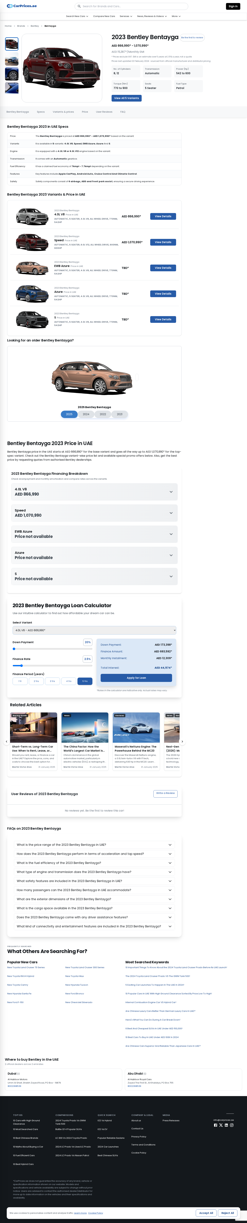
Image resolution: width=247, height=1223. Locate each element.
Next (21, 63)
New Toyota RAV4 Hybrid (20, 976)
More (175, 16)
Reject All (227, 1213)
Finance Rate (21, 659)
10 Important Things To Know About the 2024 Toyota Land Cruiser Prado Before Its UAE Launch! (176, 967)
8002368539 (14, 1086)
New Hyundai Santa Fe (19, 993)
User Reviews (104, 111)
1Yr (20, 681)
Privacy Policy (138, 1136)
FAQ (122, 111)
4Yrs (68, 681)
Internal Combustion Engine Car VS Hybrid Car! (151, 1002)
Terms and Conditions (143, 1144)
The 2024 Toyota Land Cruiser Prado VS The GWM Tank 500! (158, 976)
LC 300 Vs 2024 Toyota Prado (71, 1138)
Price (85, 111)
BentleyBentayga (18, 111)
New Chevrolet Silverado (78, 1002)
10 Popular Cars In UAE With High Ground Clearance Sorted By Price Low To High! (169, 993)
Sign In (233, 6)
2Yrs (36, 681)
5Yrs (85, 681)
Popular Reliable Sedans (111, 1138)
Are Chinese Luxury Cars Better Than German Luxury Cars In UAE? (160, 1011)
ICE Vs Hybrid (105, 1120)
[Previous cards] (6, 741)
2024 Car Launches (108, 1146)
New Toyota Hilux (74, 976)
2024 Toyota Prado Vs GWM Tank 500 (70, 1122)
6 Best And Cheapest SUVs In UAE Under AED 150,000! (154, 1028)
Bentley (35, 26)
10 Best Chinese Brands (25, 1138)
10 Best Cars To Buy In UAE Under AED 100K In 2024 (152, 1037)
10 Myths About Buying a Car (28, 1146)
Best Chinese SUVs (108, 1155)
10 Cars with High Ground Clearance (26, 1122)
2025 (69, 414)
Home (8, 26)
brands (21, 26)
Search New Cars (75, 16)
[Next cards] (182, 741)
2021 (119, 414)
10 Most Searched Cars (25, 1129)
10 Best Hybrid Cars (23, 1164)
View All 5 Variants (126, 98)
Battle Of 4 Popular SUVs (68, 1129)
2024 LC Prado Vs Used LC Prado (73, 1146)
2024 (86, 414)
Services (124, 16)
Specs (41, 111)
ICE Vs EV (102, 1129)
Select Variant (22, 623)
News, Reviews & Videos (150, 16)
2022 (103, 414)
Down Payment (23, 642)
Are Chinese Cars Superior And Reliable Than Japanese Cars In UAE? (163, 1046)
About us (136, 1120)
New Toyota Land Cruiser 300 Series (84, 967)
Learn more (80, 1213)
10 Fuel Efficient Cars (24, 1155)
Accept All (206, 1213)
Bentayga (50, 26)
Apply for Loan (136, 678)
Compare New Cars (104, 16)
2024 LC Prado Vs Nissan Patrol (72, 1155)
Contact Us (137, 1128)
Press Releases (171, 1120)
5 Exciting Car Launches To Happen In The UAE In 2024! (155, 984)
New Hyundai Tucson (76, 984)
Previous (2, 63)
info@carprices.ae (224, 1120)
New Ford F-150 (15, 1002)
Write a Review (165, 793)
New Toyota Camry (17, 984)
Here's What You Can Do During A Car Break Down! (153, 1019)
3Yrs (52, 681)
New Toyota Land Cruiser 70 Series (26, 967)
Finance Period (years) (28, 674)
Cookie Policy (138, 1152)
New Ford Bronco (74, 993)
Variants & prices (63, 111)
